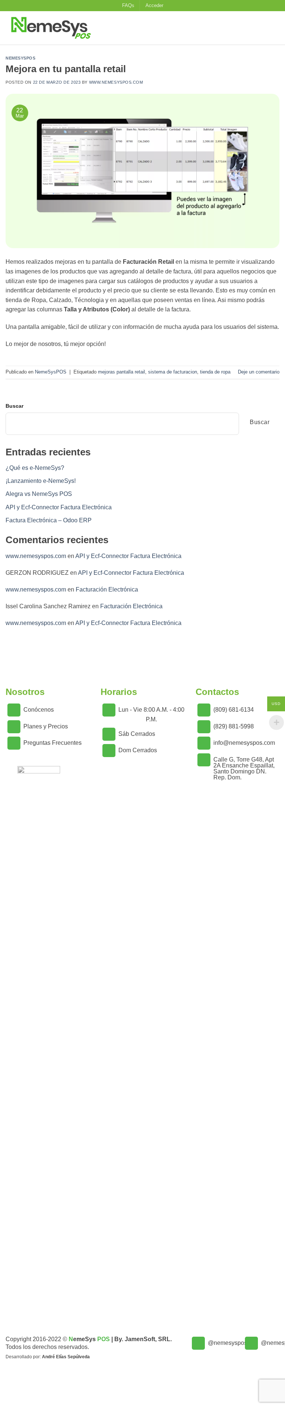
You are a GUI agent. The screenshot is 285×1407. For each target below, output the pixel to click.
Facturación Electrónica (107, 589)
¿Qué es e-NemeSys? (35, 468)
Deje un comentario (258, 372)
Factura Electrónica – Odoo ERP (49, 520)
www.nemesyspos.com (116, 82)
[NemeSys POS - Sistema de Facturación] (65, 28)
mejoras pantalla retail (121, 372)
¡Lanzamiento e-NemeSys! (41, 481)
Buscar (14, 406)
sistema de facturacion (172, 372)
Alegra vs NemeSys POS (39, 494)
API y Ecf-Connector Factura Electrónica (59, 507)
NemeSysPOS (21, 58)
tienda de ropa (215, 372)
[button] (154, 5)
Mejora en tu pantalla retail (66, 69)
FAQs (128, 5)
